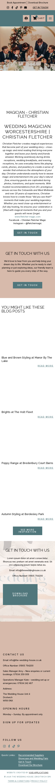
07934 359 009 (21, 674)
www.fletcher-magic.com (27, 216)
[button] (50, 18)
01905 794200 (35, 575)
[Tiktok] (16, 7)
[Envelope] (25, 7)
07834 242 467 (25, 683)
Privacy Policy (39, 781)
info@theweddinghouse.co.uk (31, 570)
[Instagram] (8, 7)
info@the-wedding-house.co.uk (25, 660)
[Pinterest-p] (21, 7)
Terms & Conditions (19, 781)
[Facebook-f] (12, 7)
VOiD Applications (38, 773)
